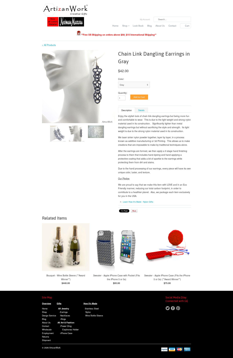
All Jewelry (63, 308)
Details (141, 110)
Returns (45, 336)
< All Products (49, 45)
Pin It (134, 210)
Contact (172, 25)
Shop (125, 25)
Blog (149, 25)
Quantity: (122, 92)
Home (115, 25)
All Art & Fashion (66, 322)
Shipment (46, 340)
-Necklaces (65, 315)
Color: (121, 79)
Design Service (49, 315)
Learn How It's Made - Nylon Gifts (138, 201)
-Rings (63, 318)
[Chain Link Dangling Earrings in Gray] (78, 86)
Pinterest (178, 308)
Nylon (88, 312)
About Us (160, 25)
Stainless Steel (92, 308)
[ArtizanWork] (66, 15)
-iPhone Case (66, 333)
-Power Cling (65, 325)
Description (126, 110)
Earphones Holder (70, 329)
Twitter (168, 308)
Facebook (173, 308)
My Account (145, 19)
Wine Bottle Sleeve (94, 315)
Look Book (138, 25)
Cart (187, 25)
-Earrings (63, 312)
